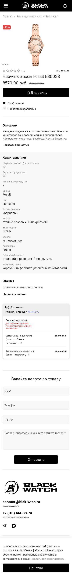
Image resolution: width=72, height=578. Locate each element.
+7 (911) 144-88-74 (17, 513)
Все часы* (52, 16)
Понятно (36, 568)
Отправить (36, 459)
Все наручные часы (29, 16)
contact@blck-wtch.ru (21, 501)
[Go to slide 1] (2, 64)
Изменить (33, 311)
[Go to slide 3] (7, 64)
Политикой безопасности (48, 558)
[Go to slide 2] (5, 64)
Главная (7, 16)
